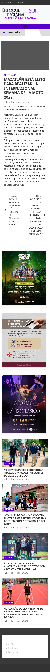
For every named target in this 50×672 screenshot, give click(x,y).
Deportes (9, 464)
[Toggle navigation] (25, 26)
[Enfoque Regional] (20, 14)
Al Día (11, 644)
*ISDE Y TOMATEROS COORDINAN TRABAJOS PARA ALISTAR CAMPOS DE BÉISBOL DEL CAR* (24, 472)
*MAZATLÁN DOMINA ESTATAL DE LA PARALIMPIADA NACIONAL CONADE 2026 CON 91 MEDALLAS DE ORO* (23, 613)
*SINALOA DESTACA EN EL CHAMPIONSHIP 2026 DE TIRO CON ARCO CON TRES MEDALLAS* (24, 566)
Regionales (10, 75)
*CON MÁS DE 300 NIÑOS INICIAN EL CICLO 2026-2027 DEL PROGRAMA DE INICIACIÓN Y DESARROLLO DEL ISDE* (25, 519)
